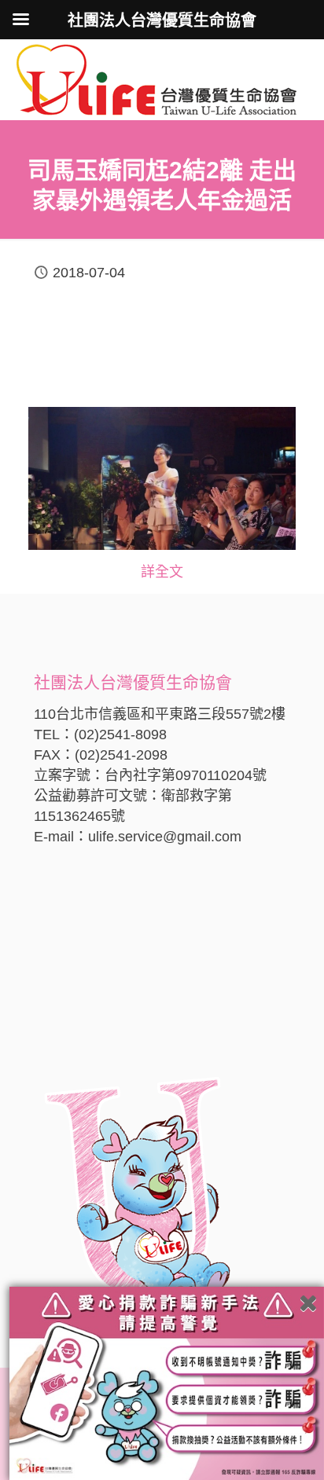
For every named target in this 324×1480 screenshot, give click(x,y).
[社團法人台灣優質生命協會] (156, 78)
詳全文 (162, 572)
